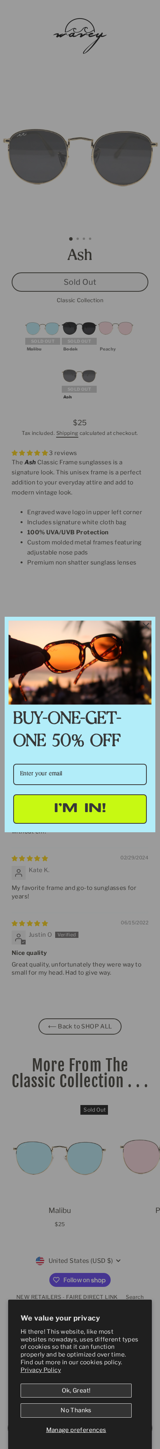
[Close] (146, 626)
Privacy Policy (41, 1370)
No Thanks (76, 1410)
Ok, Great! (76, 1390)
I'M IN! (80, 808)
